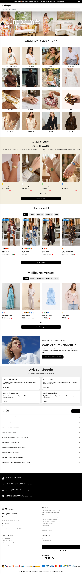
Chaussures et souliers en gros (50, 521)
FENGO (23, 317)
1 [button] (40, 193)
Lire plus (76, 411)
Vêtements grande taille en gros (50, 513)
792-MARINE (24, 254)
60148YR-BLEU (45, 319)
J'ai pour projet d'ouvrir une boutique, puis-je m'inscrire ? (16, 462)
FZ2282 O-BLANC (26, 190)
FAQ (43, 538)
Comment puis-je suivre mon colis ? (11, 442)
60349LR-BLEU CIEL (6, 319)
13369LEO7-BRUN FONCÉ (67, 254)
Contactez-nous (46, 541)
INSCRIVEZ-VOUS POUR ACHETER (52, 357)
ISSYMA (3, 253)
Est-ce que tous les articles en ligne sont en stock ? (15, 437)
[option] (41, 23)
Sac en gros (45, 528)
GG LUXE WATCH (5, 188)
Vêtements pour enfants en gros (50, 517)
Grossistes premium (47, 530)
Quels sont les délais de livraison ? (11, 427)
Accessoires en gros (47, 523)
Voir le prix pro (41, 263)
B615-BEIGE (64, 319)
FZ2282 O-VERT (45, 190)
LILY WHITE (4, 317)
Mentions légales (6, 545)
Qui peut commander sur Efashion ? (11, 417)
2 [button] (41, 193)
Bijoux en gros (45, 526)
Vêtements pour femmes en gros (51, 510)
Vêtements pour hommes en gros (51, 515)
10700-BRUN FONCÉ (46, 254)
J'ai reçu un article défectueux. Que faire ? (13, 457)
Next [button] (79, 23)
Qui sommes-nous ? (7, 538)
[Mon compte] (78, 5)
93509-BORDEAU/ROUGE (7, 254)
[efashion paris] (8, 5)
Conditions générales (7, 541)
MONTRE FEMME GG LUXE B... (68, 190)
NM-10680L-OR (5, 190)
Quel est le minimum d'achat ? (9, 432)
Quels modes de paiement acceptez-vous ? (13, 422)
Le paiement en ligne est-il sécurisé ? (11, 452)
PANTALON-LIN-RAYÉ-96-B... (28, 319)
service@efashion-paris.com (11, 520)
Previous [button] (2, 23)
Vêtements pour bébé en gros (50, 519)
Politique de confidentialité (9, 543)
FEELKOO (64, 317)
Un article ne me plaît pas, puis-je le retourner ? (14, 447)
